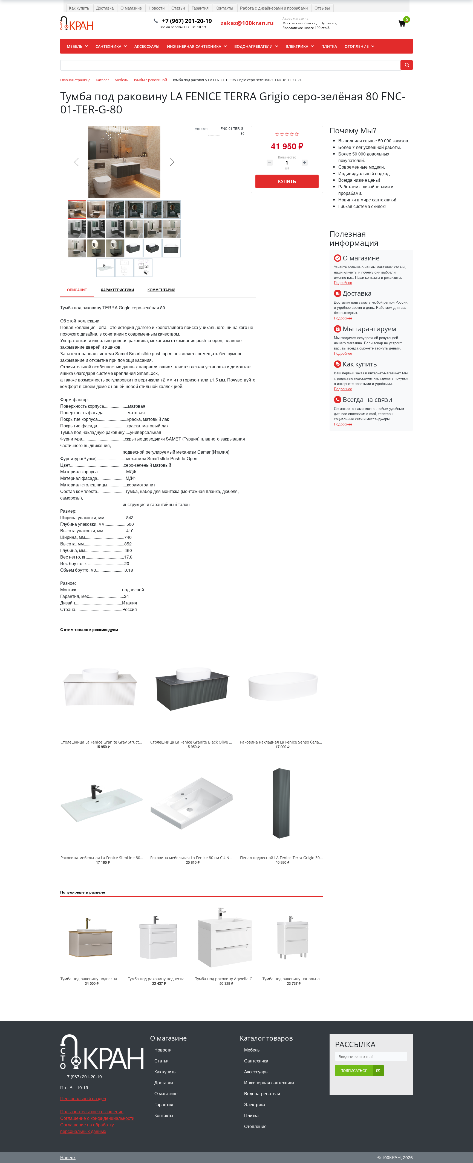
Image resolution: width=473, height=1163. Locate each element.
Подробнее (343, 282)
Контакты (163, 1115)
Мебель (251, 1050)
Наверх (68, 1157)
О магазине (166, 1093)
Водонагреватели (262, 1093)
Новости (163, 1050)
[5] (297, 133)
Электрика (254, 1104)
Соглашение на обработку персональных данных (87, 1127)
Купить (287, 181)
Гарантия (163, 1104)
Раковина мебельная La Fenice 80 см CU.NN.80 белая (200, 857)
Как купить (164, 1071)
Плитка (251, 1115)
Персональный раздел (83, 1098)
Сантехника (256, 1061)
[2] (282, 133)
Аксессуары (256, 1071)
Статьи (161, 1061)
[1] (277, 133)
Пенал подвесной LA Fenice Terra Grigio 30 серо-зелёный (293, 857)
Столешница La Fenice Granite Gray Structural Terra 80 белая (117, 742)
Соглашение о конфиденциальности (97, 1118)
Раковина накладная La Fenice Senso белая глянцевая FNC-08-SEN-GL (305, 742)
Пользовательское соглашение (91, 1111)
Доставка (163, 1082)
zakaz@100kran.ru (247, 23)
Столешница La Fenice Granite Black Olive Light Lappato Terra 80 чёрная (217, 742)
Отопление (255, 1126)
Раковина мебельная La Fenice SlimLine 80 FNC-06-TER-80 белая (120, 857)
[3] (287, 133)
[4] (292, 133)
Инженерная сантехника (269, 1082)
